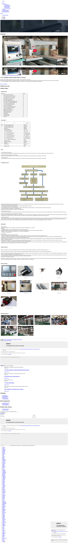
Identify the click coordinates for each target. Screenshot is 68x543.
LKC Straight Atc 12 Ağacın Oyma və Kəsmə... (14, 389)
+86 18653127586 (5, 15)
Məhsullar (4, 3)
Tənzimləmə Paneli (7, 5)
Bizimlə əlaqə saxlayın (5, 11)
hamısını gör (2, 365)
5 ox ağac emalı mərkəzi (7, 340)
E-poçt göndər (2, 413)
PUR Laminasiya (7, 7)
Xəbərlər (3, 9)
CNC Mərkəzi (6, 4)
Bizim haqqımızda (5, 10)
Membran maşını (7, 6)
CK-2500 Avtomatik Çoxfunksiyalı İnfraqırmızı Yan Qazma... (17, 369)
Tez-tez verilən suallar (5, 404)
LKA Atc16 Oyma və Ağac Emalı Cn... (12, 376)
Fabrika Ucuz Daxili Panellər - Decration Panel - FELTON (12, 339)
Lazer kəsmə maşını (7, 8)
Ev (2, 2)
